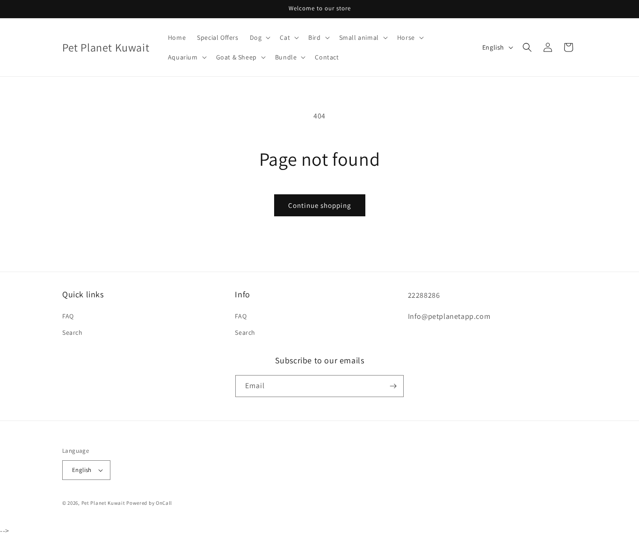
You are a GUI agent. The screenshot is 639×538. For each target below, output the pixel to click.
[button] (259, 37)
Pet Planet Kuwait (103, 503)
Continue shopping (319, 205)
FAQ (68, 316)
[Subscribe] (393, 386)
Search (72, 332)
